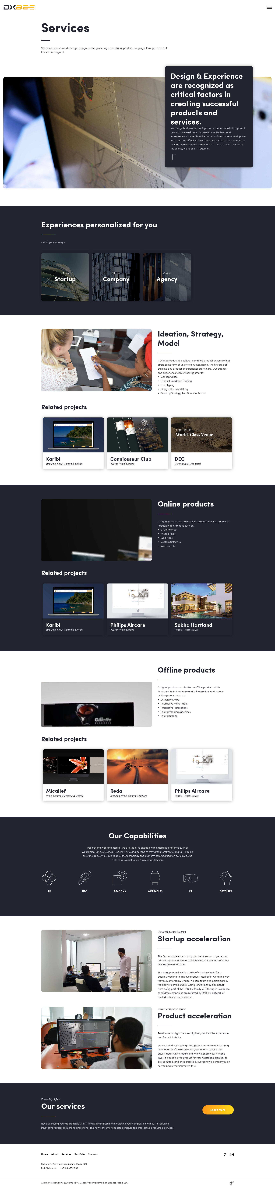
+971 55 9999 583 (69, 1168)
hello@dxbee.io (49, 1168)
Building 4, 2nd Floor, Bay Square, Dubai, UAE (64, 1164)
